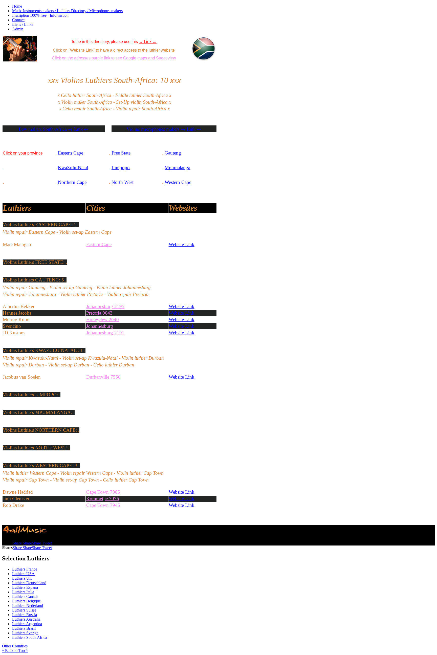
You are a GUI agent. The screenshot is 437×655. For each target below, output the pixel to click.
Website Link (181, 244)
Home (17, 6)
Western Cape (178, 182)
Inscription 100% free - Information (40, 15)
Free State (121, 153)
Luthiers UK (22, 578)
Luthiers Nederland (27, 605)
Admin (17, 29)
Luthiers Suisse (24, 610)
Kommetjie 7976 (102, 498)
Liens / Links (22, 24)
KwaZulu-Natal (73, 167)
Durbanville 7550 (103, 377)
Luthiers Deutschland (29, 583)
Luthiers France (24, 569)
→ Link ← (148, 41)
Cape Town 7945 (103, 505)
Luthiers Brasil (24, 628)
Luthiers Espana (25, 587)
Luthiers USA (23, 574)
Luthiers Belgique (26, 601)
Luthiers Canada (25, 596)
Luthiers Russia (24, 615)
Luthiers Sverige (25, 633)
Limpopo (121, 167)
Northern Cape (72, 182)
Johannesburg (99, 326)
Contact (18, 20)
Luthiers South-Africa (29, 637)
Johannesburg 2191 (105, 332)
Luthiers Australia (26, 619)
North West (123, 182)
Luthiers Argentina (27, 624)
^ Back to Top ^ (15, 650)
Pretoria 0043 (99, 313)
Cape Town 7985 (103, 492)
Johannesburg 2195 (105, 306)
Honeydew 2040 (102, 319)
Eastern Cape (70, 153)
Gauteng (173, 153)
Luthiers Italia (23, 592)
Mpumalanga (177, 167)
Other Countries (15, 646)
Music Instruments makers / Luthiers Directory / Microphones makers (67, 11)
